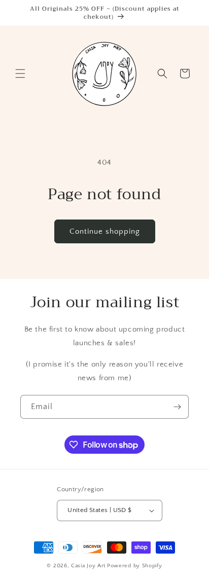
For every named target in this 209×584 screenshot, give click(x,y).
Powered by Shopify (134, 566)
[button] (20, 73)
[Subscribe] (177, 407)
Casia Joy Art (88, 566)
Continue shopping (104, 231)
